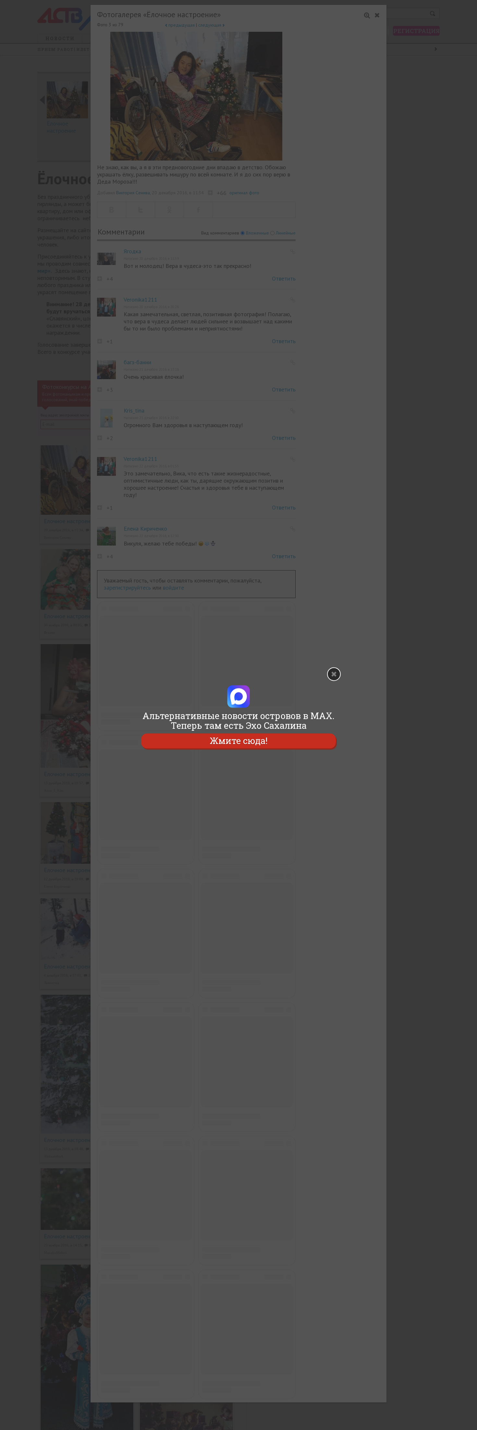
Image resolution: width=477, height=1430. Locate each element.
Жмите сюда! (238, 740)
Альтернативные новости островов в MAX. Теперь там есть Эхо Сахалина (238, 720)
